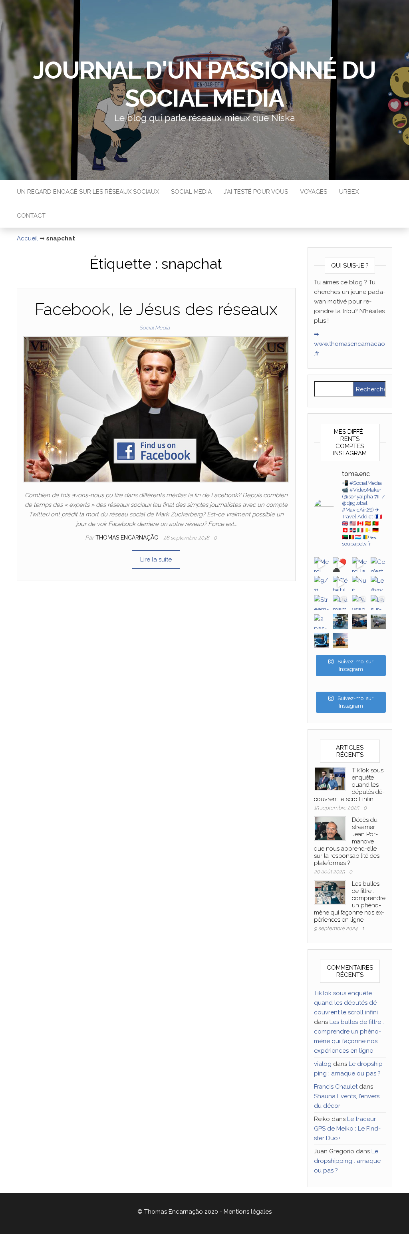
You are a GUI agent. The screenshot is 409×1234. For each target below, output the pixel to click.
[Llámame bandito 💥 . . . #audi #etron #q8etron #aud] (340, 602)
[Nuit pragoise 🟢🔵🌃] (359, 583)
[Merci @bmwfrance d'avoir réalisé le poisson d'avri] (321, 564)
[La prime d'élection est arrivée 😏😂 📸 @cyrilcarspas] (321, 640)
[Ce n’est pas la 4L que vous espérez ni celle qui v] (378, 564)
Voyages (313, 191)
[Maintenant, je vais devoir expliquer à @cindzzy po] (340, 621)
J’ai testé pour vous (256, 191)
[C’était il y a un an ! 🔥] (340, 583)
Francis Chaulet (335, 1086)
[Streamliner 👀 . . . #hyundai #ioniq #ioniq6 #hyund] (321, 602)
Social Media (191, 191)
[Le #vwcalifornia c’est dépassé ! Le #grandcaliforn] (378, 583)
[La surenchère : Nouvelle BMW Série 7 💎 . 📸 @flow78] (378, 602)
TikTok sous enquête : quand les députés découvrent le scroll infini (346, 1003)
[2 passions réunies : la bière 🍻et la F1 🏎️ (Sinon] (321, 621)
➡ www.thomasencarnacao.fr (349, 344)
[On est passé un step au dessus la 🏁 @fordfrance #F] (359, 621)
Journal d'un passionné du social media (204, 84)
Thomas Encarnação (127, 537)
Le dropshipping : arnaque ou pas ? (347, 1161)
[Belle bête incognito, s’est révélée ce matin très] (378, 621)
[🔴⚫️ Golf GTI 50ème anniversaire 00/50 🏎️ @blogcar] (340, 564)
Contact (31, 215)
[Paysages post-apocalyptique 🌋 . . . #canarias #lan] (359, 602)
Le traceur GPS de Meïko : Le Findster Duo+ (347, 1128)
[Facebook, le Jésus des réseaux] (156, 409)
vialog (323, 1063)
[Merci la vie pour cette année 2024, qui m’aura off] (359, 564)
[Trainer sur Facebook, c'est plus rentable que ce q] (340, 640)
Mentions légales (248, 1211)
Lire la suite (156, 559)
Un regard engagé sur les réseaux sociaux (88, 191)
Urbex (349, 191)
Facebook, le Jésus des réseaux (156, 309)
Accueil (27, 238)
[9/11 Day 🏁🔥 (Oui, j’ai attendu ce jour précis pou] (321, 583)
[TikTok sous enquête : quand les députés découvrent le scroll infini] (330, 778)
